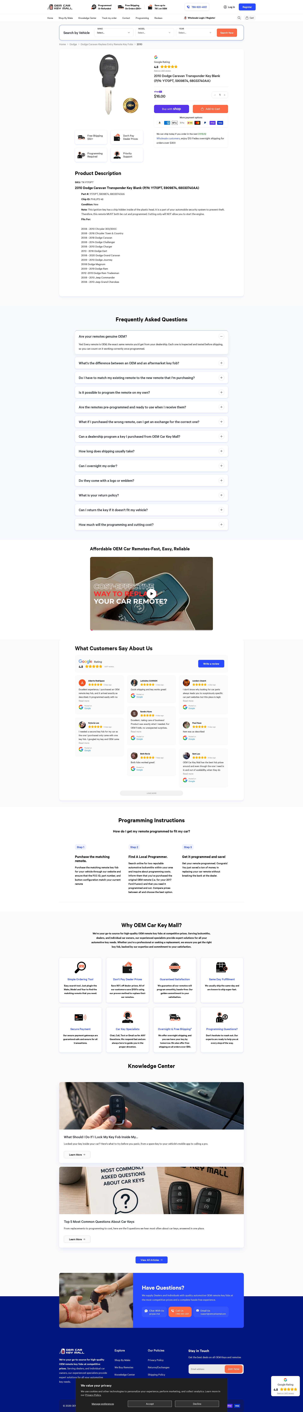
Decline (197, 1403)
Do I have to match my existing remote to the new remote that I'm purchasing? (137, 377)
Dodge (73, 44)
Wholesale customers (168, 138)
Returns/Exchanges (158, 1367)
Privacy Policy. (93, 1395)
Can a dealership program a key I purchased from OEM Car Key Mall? (129, 436)
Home (62, 44)
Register (247, 7)
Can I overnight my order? (98, 465)
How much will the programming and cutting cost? (116, 524)
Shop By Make (122, 1360)
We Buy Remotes (124, 1367)
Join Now (233, 1369)
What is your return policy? (99, 495)
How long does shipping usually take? (106, 451)
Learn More (75, 1154)
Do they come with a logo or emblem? (106, 480)
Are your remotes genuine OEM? (103, 336)
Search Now (227, 32)
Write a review (211, 663)
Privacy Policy (155, 1360)
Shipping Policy (156, 1374)
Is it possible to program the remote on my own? (114, 392)
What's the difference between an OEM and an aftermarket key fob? (129, 363)
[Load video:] (151, 594)
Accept (150, 1403)
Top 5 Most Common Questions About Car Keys (99, 1221)
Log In (231, 7)
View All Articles (150, 1260)
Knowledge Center (125, 1374)
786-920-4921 (199, 7)
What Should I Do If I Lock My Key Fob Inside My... (101, 1137)
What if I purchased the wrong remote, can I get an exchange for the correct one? (139, 421)
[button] (239, 17)
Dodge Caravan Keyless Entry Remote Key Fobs (107, 44)
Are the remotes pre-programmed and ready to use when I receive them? (132, 407)
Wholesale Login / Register (202, 17)
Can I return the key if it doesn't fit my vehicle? (113, 510)
